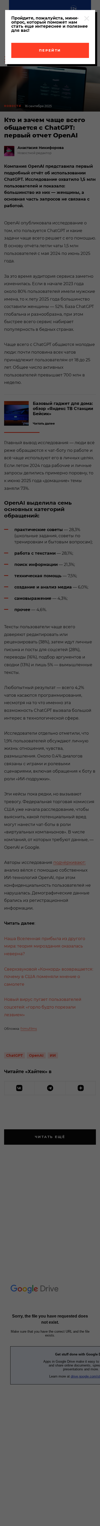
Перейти (50, 50)
